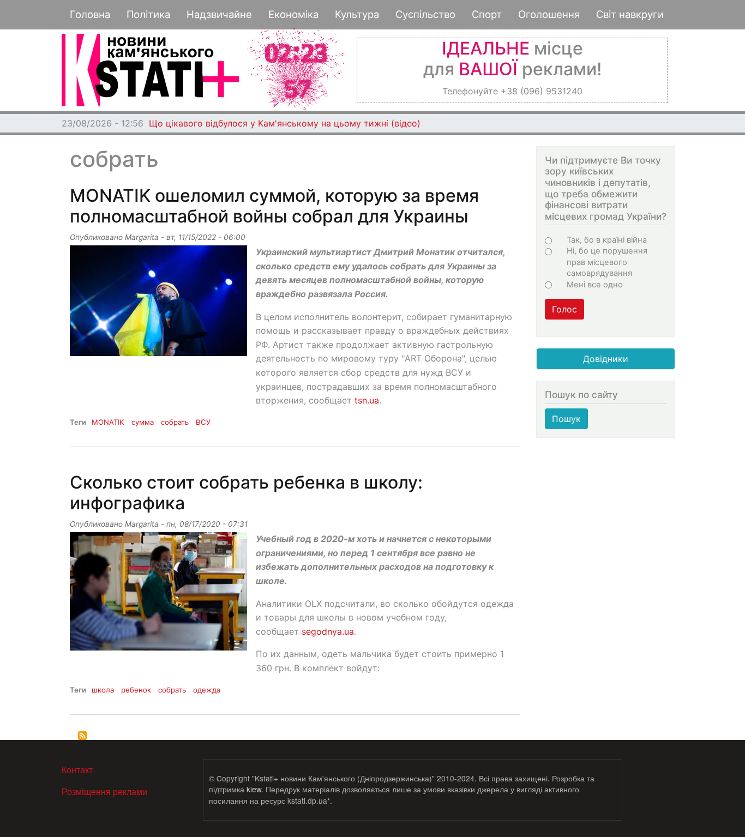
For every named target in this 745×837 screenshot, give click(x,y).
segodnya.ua (328, 631)
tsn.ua (367, 400)
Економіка (293, 14)
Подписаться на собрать (82, 735)
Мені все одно (595, 285)
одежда (206, 689)
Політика (148, 14)
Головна (90, 14)
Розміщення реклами (104, 791)
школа (103, 689)
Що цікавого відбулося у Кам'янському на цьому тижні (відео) (284, 123)
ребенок (136, 689)
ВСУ (203, 422)
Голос (564, 309)
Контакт (77, 769)
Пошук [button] (566, 418)
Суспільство (425, 14)
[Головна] (150, 70)
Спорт (487, 14)
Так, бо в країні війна (607, 240)
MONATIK (108, 422)
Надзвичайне (219, 14)
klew (254, 789)
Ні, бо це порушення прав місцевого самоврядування (607, 262)
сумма (142, 422)
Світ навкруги (630, 14)
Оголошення (549, 14)
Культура (357, 14)
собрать (175, 422)
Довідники (605, 358)
